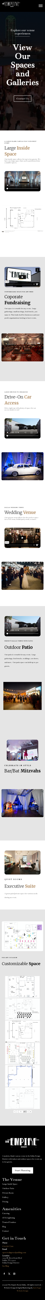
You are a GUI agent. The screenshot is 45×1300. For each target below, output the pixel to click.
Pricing (5, 1202)
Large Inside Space (9, 1184)
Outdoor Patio (8, 1188)
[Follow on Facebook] (4, 1274)
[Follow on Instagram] (14, 1274)
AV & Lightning (8, 1218)
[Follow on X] (9, 1274)
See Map (5, 1266)
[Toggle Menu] (41, 5)
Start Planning (22, 1170)
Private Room (8, 1193)
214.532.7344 (7, 1246)
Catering (6, 1213)
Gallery (5, 1197)
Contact (5, 1231)
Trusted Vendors (9, 1222)
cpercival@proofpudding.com (14, 1252)
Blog (4, 1227)
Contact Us (22, 98)
